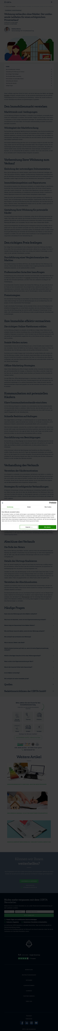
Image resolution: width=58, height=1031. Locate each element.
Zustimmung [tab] (10, 507)
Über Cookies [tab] (48, 507)
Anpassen (27, 527)
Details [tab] (29, 507)
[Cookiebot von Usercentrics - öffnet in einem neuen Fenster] (50, 503)
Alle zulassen (47, 527)
